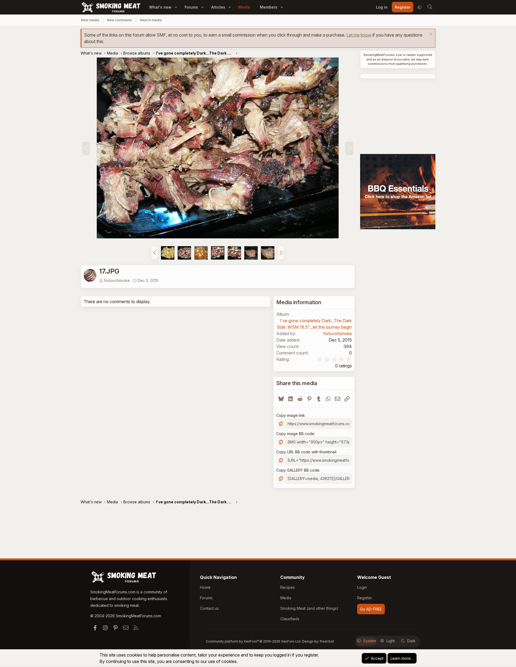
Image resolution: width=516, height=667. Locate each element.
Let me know (358, 35)
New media (90, 20)
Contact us (209, 608)
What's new (160, 7)
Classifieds (289, 618)
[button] (176, 7)
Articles (218, 7)
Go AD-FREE (371, 609)
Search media (151, 20)
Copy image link (290, 415)
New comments (119, 20)
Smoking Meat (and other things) (309, 608)
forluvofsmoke (117, 280)
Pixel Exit (327, 641)
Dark (411, 641)
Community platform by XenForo (253, 641)
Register (364, 598)
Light (390, 641)
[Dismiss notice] (430, 34)
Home (205, 587)
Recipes (287, 587)
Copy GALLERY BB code (297, 470)
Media (244, 7)
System (369, 641)
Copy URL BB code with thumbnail (306, 452)
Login (362, 587)
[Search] (429, 7)
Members (268, 7)
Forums (191, 7)
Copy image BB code (295, 433)
